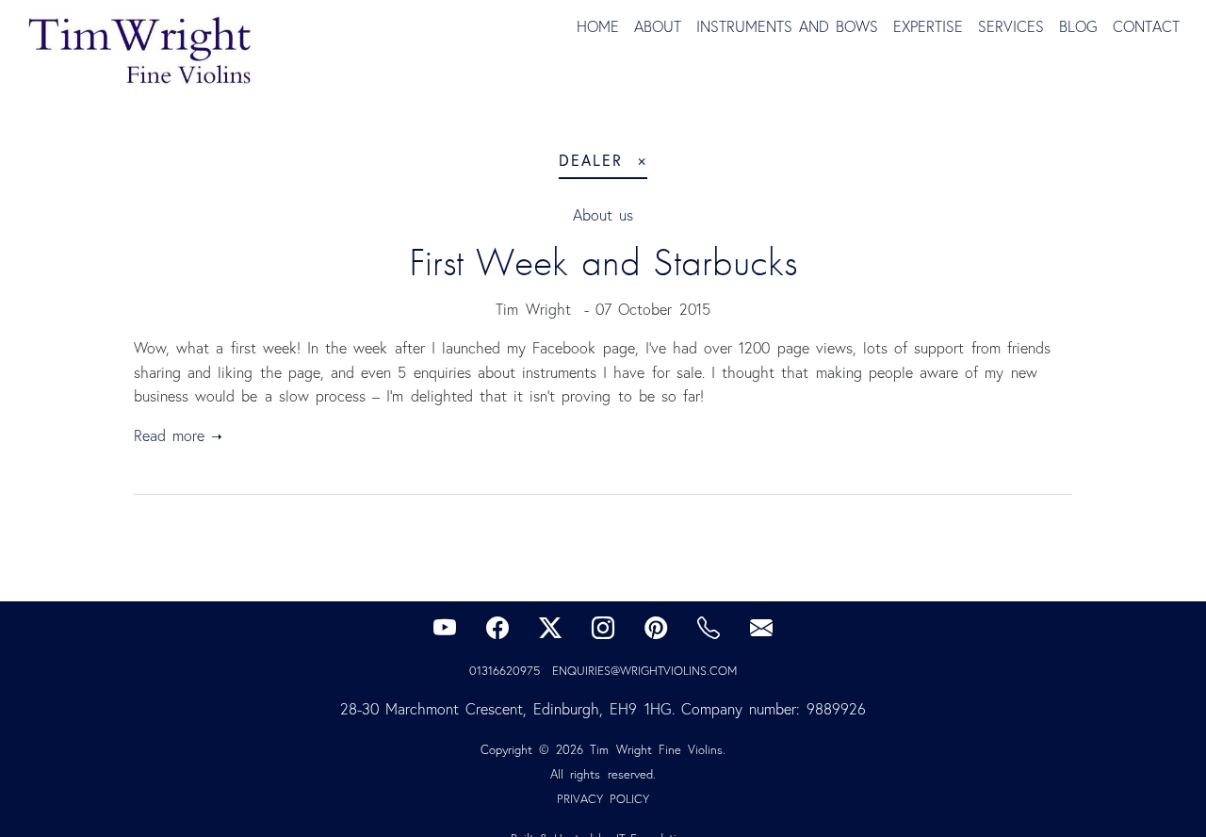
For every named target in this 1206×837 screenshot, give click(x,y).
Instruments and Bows (787, 26)
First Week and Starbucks (603, 262)
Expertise (928, 26)
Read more (169, 435)
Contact (1146, 26)
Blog (1078, 26)
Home (598, 26)
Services (1011, 26)
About (657, 26)
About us (603, 214)
